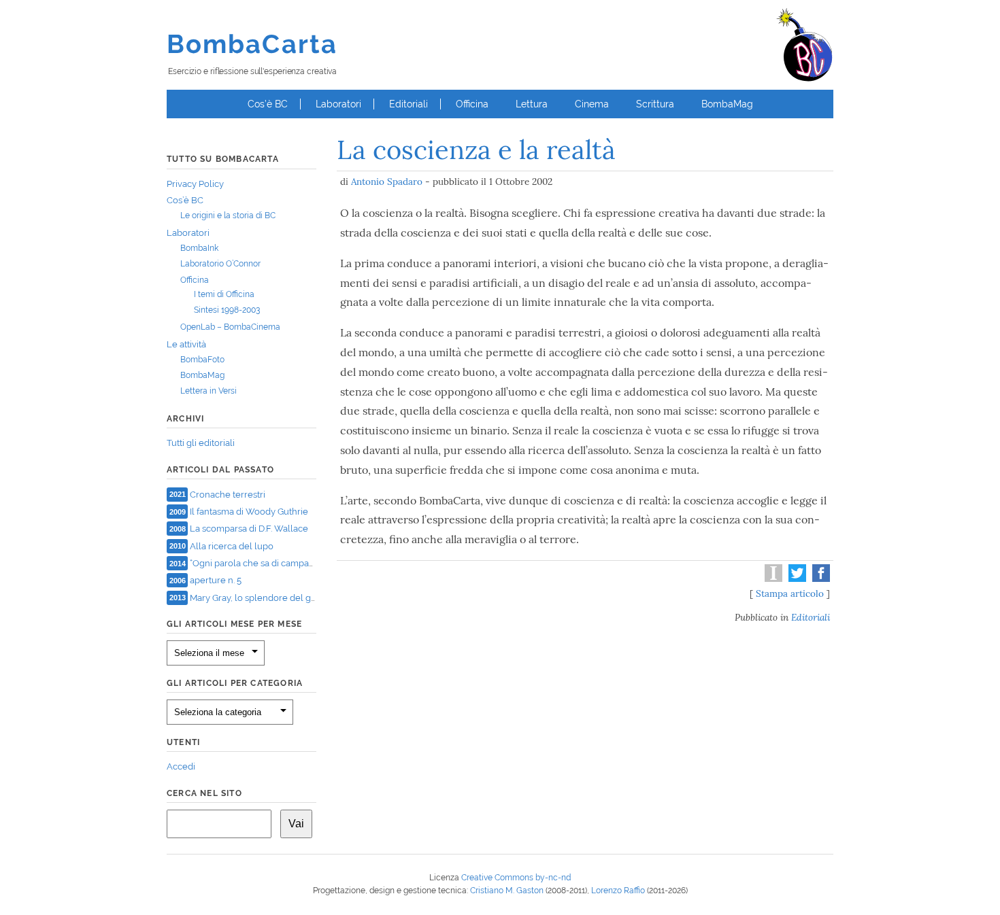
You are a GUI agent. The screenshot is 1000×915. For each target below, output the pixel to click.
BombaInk (199, 248)
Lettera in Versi (208, 391)
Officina (472, 104)
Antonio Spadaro (386, 181)
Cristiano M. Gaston (507, 890)
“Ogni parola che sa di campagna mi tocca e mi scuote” (302, 563)
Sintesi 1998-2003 (227, 310)
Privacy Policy (195, 184)
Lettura (532, 104)
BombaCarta (252, 44)
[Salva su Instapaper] (771, 578)
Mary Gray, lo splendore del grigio (259, 597)
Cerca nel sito (204, 793)
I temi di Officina (224, 294)
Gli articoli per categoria (235, 683)
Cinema (592, 104)
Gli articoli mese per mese (234, 624)
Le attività (186, 344)
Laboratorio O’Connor (220, 264)
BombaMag (727, 104)
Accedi (181, 766)
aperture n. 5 (215, 580)
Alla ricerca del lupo (231, 545)
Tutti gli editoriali (201, 443)
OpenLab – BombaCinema (230, 327)
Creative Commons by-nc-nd (516, 877)
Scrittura (655, 104)
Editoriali (408, 104)
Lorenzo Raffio (618, 890)
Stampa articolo (790, 593)
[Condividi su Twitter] (795, 578)
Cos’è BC (268, 104)
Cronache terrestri (227, 494)
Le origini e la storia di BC (228, 215)
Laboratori (338, 104)
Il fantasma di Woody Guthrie (249, 511)
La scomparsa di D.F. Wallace (249, 528)
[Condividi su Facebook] (819, 578)
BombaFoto (202, 359)
